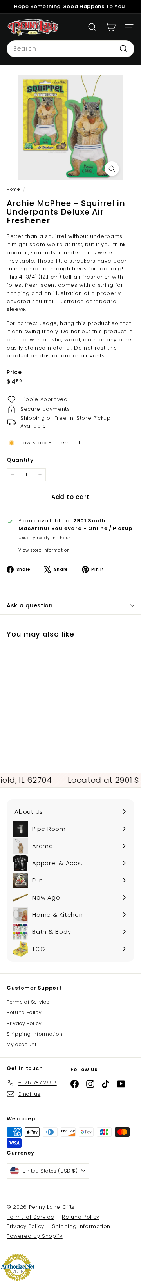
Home (14, 189)
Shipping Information (35, 1034)
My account (22, 1044)
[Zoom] (112, 168)
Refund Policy (24, 1012)
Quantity (20, 460)
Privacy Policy (24, 1023)
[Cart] (110, 27)
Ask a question (30, 605)
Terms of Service (28, 1002)
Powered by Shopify (35, 1236)
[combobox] (70, 48)
